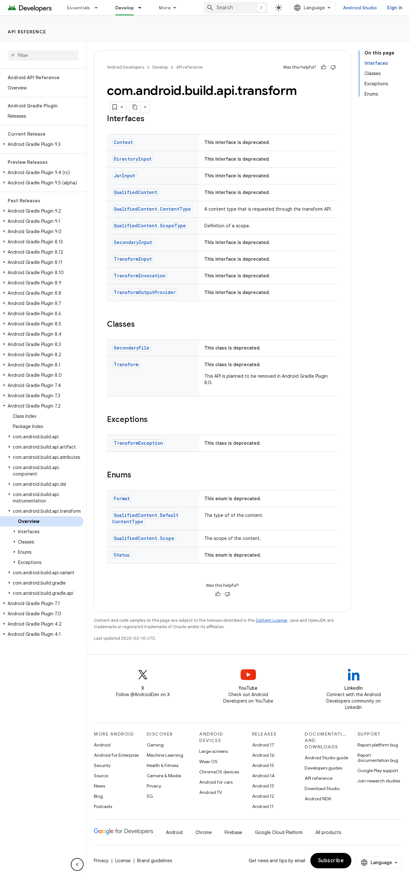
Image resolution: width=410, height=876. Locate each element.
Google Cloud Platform (279, 832)
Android (102, 745)
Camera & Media (164, 776)
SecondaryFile (131, 348)
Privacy (154, 786)
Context (123, 142)
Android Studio (360, 8)
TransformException (138, 443)
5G (150, 796)
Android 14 (263, 776)
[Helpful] (323, 67)
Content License (271, 620)
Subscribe (331, 860)
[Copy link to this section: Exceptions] (154, 420)
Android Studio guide (326, 758)
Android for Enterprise (116, 755)
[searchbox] (43, 55)
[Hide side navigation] (77, 864)
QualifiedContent (135, 192)
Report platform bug (377, 745)
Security (102, 765)
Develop (124, 8)
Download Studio (322, 788)
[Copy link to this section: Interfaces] (150, 119)
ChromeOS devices (219, 772)
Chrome (203, 832)
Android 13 (263, 786)
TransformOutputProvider (145, 292)
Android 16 (263, 755)
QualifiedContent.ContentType (152, 209)
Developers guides (323, 768)
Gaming (155, 745)
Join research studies (378, 781)
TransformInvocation (140, 276)
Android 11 (263, 806)
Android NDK (318, 799)
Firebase (233, 832)
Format (122, 498)
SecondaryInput (133, 242)
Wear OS (208, 761)
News (99, 786)
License (123, 860)
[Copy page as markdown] (135, 107)
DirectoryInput (133, 159)
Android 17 (263, 745)
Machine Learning (165, 755)
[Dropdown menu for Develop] (142, 7)
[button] (42, 144)
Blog (98, 796)
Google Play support (377, 770)
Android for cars (216, 782)
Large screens (213, 751)
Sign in (394, 8)
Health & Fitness (162, 765)
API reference (27, 32)
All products (328, 832)
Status (121, 555)
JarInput (124, 176)
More (165, 8)
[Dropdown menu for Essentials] (99, 7)
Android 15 (263, 765)
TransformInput (133, 259)
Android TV (210, 792)
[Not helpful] (333, 67)
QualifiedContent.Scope (144, 538)
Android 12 (263, 796)
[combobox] (236, 7)
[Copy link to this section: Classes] (141, 325)
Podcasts (103, 806)
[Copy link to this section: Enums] (137, 475)
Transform (126, 364)
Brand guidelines (154, 860)
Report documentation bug (377, 757)
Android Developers (125, 67)
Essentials (78, 8)
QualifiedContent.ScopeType (150, 226)
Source (101, 776)
